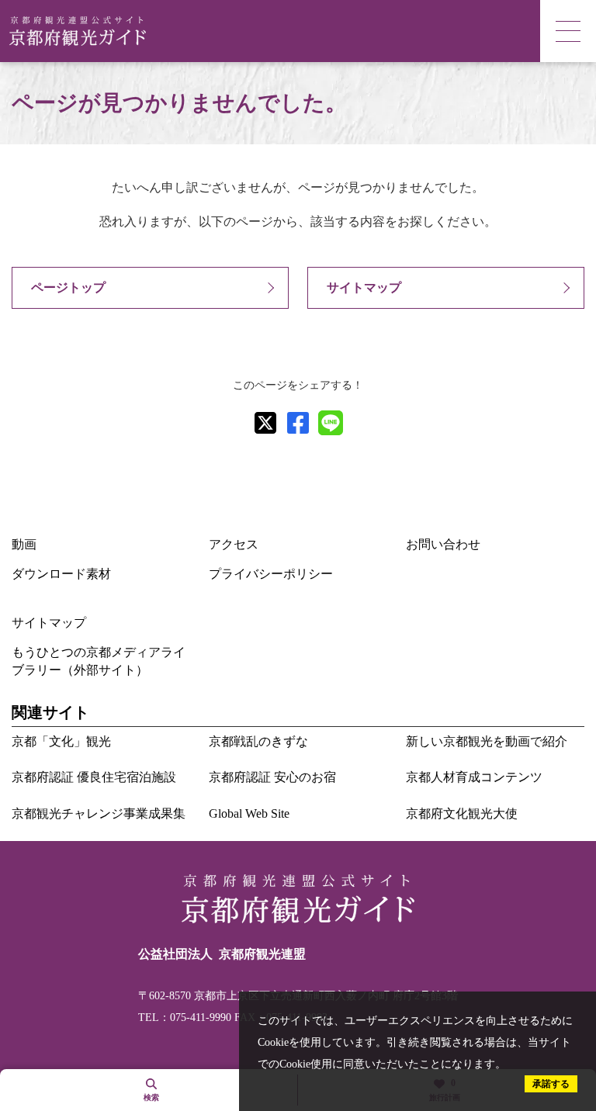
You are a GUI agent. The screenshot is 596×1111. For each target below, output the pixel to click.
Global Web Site (249, 813)
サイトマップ (364, 287)
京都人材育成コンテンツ (474, 777)
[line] (330, 422)
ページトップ (68, 287)
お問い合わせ (443, 544)
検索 (151, 1097)
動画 (24, 544)
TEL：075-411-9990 (184, 1017)
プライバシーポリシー (271, 573)
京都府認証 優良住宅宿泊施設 (94, 777)
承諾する (551, 1083)
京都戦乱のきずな (258, 741)
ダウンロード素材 (61, 573)
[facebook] (298, 422)
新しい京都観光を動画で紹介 (486, 741)
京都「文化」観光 (61, 741)
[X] (265, 422)
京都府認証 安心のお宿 (272, 777)
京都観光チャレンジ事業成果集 (98, 813)
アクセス (233, 544)
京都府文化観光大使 (462, 813)
